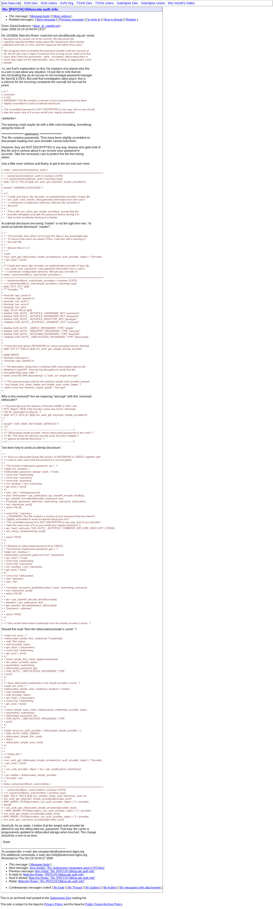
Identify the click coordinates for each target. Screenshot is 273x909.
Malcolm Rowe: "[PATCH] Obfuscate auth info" (53, 874)
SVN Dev (31, 3)
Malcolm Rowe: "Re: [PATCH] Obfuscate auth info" (62, 877)
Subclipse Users (153, 3)
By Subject (93, 887)
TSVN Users (104, 3)
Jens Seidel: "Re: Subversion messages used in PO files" (67, 867)
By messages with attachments (140, 887)
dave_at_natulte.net (46, 25)
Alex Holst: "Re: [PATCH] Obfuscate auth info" (65, 871)
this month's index (181, 3)
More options (62, 16)
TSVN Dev (84, 3)
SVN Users (48, 3)
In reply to (93, 19)
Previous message (71, 19)
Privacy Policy (53, 904)
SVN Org (66, 3)
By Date (59, 887)
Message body (40, 16)
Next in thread (113, 19)
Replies (131, 19)
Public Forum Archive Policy (103, 904)
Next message (46, 19)
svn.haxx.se (11, 3)
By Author (110, 887)
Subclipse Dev (127, 3)
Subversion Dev (60, 898)
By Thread (75, 887)
